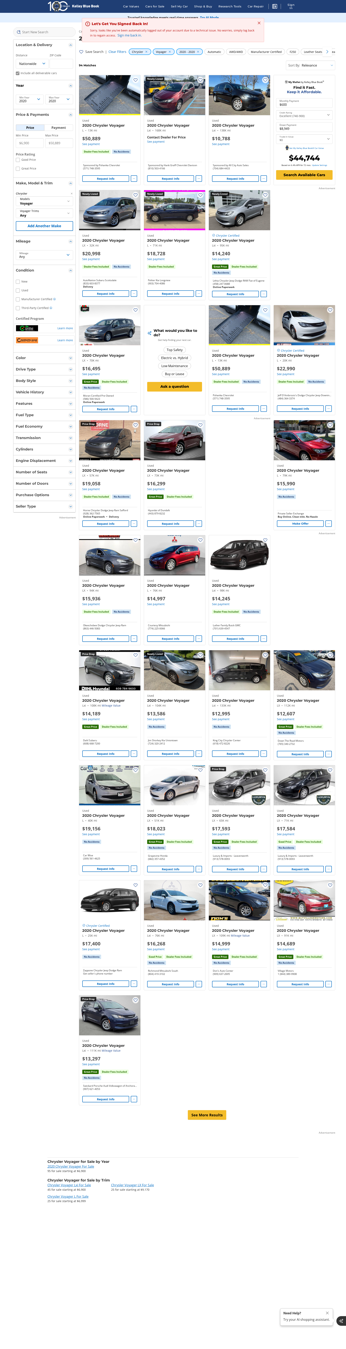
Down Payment (288, 125)
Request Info (106, 179)
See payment (91, 144)
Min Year (24, 97)
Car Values (131, 6)
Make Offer (300, 523)
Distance (21, 55)
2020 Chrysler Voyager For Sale (70, 1166)
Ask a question (174, 386)
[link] (121, 151)
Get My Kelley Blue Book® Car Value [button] (306, 148)
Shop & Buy (203, 6)
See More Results (207, 1115)
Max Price (51, 135)
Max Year (54, 97)
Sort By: (294, 65)
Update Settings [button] (319, 165)
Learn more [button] (65, 328)
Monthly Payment (289, 101)
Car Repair (256, 6)
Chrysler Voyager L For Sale (68, 1196)
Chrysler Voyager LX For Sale (132, 1185)
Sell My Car (179, 6)
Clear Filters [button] (117, 51)
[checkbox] (26, 160)
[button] (274, 7)
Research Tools (229, 6)
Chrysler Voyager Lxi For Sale (69, 1185)
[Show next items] (327, 52)
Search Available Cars (304, 175)
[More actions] (134, 178)
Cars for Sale (155, 6)
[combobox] (44, 32)
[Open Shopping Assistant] (341, 1321)
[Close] (327, 1313)
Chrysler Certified (227, 235)
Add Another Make (44, 225)
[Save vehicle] (135, 80)
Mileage (23, 253)
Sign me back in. (130, 35)
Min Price (22, 135)
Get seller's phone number (98, 973)
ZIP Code (55, 55)
